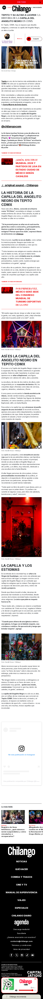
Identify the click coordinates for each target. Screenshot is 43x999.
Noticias (19, 38)
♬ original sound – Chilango (19, 185)
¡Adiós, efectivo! (28, 168)
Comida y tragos (21, 877)
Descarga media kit (21, 929)
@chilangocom (11, 126)
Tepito (4, 81)
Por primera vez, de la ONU (28, 296)
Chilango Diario (21, 915)
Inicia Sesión (37, 7)
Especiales (21, 908)
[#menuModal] (4, 7)
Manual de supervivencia (21, 892)
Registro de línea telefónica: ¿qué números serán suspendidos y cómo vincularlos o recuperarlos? (13, 831)
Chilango (19, 234)
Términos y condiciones (21, 945)
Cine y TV (21, 884)
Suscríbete (21, 933)
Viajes (21, 900)
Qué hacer (32, 825)
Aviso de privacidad (21, 949)
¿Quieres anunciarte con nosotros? (21, 937)
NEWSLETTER (10, 7)
